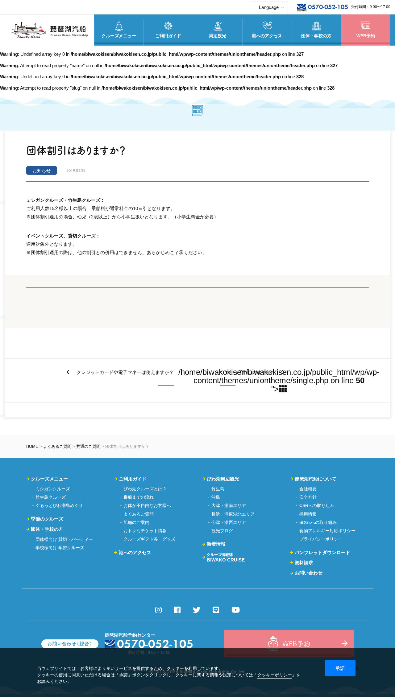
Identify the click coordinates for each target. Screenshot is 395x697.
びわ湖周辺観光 (223, 478)
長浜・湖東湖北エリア (233, 514)
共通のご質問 (88, 446)
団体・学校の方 (47, 529)
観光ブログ (222, 530)
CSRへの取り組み (316, 505)
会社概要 (308, 488)
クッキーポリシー (274, 674)
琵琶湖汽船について (315, 478)
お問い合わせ (308, 572)
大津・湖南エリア (228, 505)
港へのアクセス (135, 552)
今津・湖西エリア (228, 522)
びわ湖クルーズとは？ (145, 488)
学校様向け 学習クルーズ (59, 547)
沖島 (215, 497)
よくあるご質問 (57, 446)
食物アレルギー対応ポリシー (327, 530)
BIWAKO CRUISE (226, 557)
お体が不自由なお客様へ (147, 505)
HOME (32, 446)
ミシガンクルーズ (52, 488)
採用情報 (308, 514)
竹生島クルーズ (50, 497)
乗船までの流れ (138, 497)
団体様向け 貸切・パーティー (64, 539)
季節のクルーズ (47, 518)
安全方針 (308, 497)
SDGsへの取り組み (318, 522)
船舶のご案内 (136, 522)
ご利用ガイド (133, 478)
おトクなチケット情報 (145, 530)
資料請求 (304, 562)
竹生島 (217, 488)
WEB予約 (365, 35)
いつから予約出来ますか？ (248, 372)
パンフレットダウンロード (322, 552)
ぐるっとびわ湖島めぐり (59, 505)
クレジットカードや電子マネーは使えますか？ (124, 372)
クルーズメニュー (49, 478)
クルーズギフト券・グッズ (149, 539)
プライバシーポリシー (321, 539)
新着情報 (216, 543)
